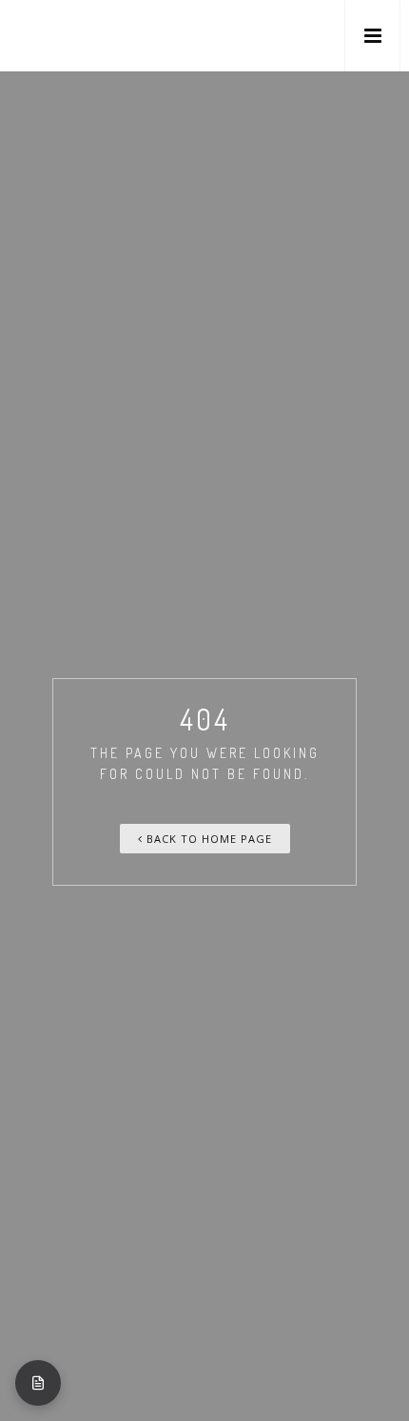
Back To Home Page (207, 838)
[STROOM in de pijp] (54, 35)
